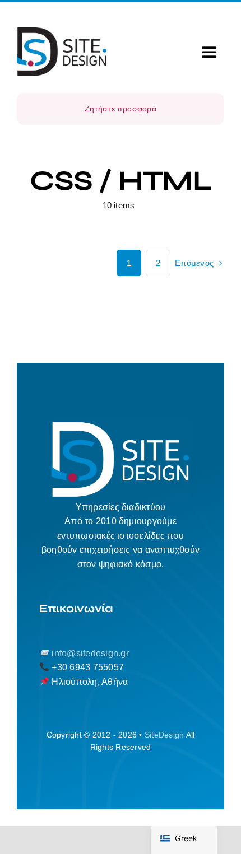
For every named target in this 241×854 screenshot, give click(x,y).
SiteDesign (164, 734)
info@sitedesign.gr (90, 653)
